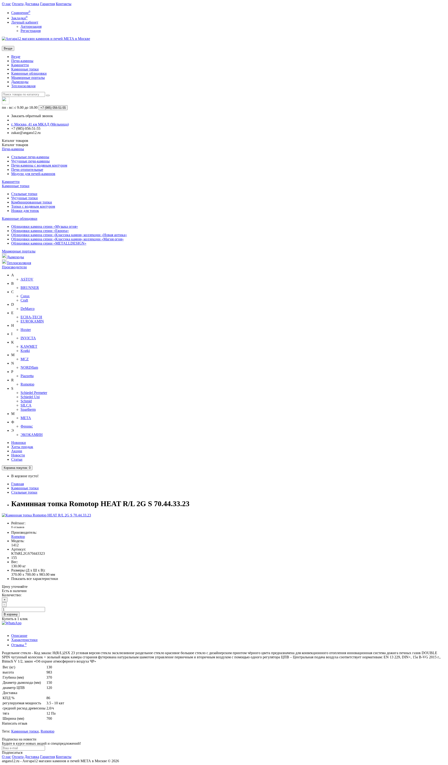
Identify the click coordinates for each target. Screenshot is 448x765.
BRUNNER (30, 288)
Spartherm (28, 409)
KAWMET (29, 346)
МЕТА (26, 418)
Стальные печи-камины (30, 157)
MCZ (25, 359)
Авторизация (31, 26)
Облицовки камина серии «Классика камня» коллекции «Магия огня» (67, 239)
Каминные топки (25, 69)
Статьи (16, 459)
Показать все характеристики (34, 579)
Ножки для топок (25, 211)
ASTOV (27, 279)
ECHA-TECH (31, 317)
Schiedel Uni (30, 397)
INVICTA (28, 338)
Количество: (11, 595)
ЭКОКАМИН (32, 435)
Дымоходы (19, 82)
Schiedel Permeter (34, 393)
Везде (15, 57)
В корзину (11, 614)
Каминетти (20, 65)
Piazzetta (27, 376)
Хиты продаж (22, 447)
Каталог (15, 145)
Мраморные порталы (28, 78)
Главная (17, 484)
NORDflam (29, 367)
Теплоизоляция (23, 86)
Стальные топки (24, 194)
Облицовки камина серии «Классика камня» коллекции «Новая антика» (69, 235)
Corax (25, 296)
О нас (6, 4)
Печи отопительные (27, 170)
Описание (19, 636)
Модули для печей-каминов (33, 174)
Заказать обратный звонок (32, 116)
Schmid (26, 401)
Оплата (18, 4)
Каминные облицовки (29, 73)
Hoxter (26, 330)
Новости (18, 455)
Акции (16, 451)
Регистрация (31, 31)
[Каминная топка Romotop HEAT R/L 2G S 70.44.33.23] (46, 515)
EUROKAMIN (32, 321)
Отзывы (19, 645)
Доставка (31, 4)
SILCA (26, 405)
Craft (24, 300)
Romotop (27, 384)
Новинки (18, 443)
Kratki (25, 351)
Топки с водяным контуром (33, 206)
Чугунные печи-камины (30, 161)
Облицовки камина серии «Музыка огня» (44, 226)
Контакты (63, 4)
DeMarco (28, 309)
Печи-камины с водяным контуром (39, 165)
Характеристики (24, 640)
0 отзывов (17, 527)
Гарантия (47, 4)
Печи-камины (22, 61)
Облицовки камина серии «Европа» (40, 231)
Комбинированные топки (31, 202)
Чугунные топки (24, 198)
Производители (14, 267)
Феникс (27, 426)
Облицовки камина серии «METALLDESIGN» (48, 243)
